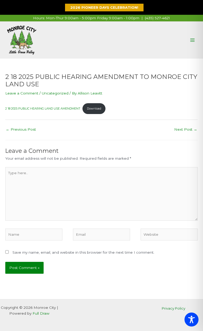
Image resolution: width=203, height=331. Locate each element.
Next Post (185, 129)
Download (94, 108)
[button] (102, 7)
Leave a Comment (21, 93)
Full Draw (41, 313)
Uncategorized (55, 93)
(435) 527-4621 (157, 18)
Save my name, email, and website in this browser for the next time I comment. (83, 252)
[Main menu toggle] (192, 40)
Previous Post (21, 129)
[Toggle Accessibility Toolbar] (191, 319)
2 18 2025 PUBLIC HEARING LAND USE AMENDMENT (42, 108)
